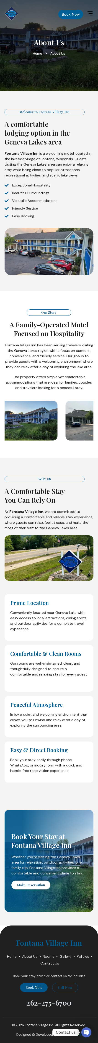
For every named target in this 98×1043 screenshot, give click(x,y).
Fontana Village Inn (49, 943)
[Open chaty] (86, 1032)
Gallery (65, 956)
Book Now (71, 14)
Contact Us (49, 963)
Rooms (48, 956)
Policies (83, 956)
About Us (29, 956)
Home (12, 956)
